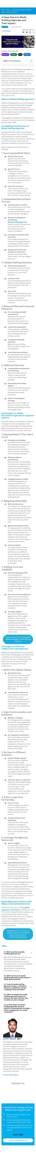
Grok (20, 54)
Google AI (27, 54)
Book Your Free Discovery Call (18, 1140)
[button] (18, 61)
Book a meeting (12, 639)
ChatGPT (13, 54)
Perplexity (5, 54)
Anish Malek (7, 31)
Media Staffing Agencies (17, 222)
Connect (10, 931)
